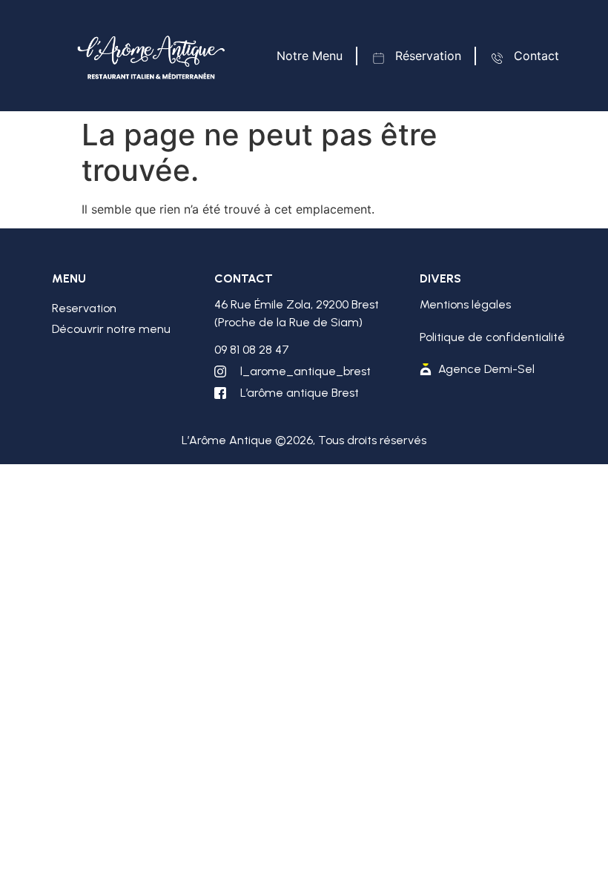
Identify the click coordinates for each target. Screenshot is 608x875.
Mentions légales (465, 304)
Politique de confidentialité (492, 337)
